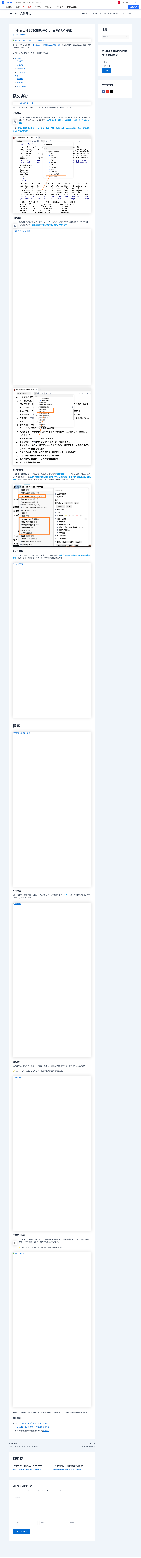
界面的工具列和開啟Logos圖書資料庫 (46, 45)
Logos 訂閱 (85, 13)
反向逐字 (20, 61)
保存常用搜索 (22, 86)
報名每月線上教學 (111, 13)
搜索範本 (20, 83)
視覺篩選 (20, 65)
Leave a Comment (18, 1470)
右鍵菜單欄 (21, 69)
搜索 (16, 76)
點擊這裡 (46, 1431)
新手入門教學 (126, 13)
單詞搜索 (20, 79)
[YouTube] (107, 91)
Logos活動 (28, 1470)
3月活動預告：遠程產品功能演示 (68, 1465)
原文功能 (18, 58)
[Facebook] (103, 91)
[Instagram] (111, 91)
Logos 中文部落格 (20, 13)
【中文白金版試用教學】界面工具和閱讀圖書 (31, 1423)
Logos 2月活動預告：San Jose (27, 1465)
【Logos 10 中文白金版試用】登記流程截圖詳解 (32, 1427)
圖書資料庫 (97, 13)
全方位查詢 (21, 72)
